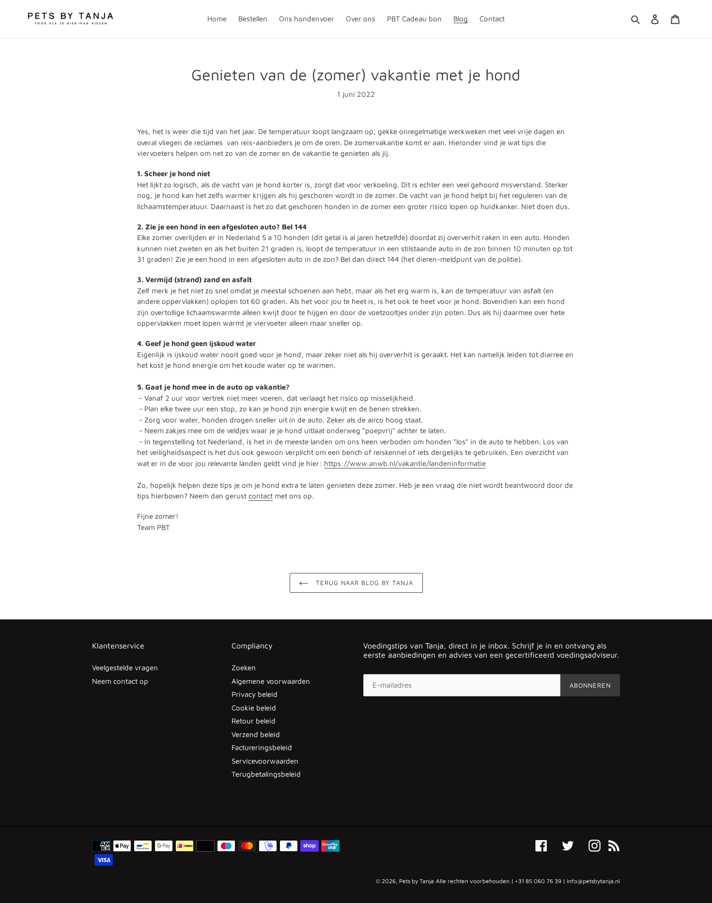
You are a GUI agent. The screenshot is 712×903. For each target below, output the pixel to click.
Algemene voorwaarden (271, 681)
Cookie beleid (254, 708)
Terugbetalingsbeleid (266, 774)
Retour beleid (254, 721)
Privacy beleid (255, 694)
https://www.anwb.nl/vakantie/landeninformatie (405, 463)
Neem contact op (120, 681)
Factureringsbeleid (262, 747)
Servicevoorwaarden (265, 761)
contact (260, 496)
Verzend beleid (256, 734)
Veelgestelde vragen (125, 667)
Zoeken (244, 667)
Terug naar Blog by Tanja (363, 583)
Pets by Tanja (416, 881)
